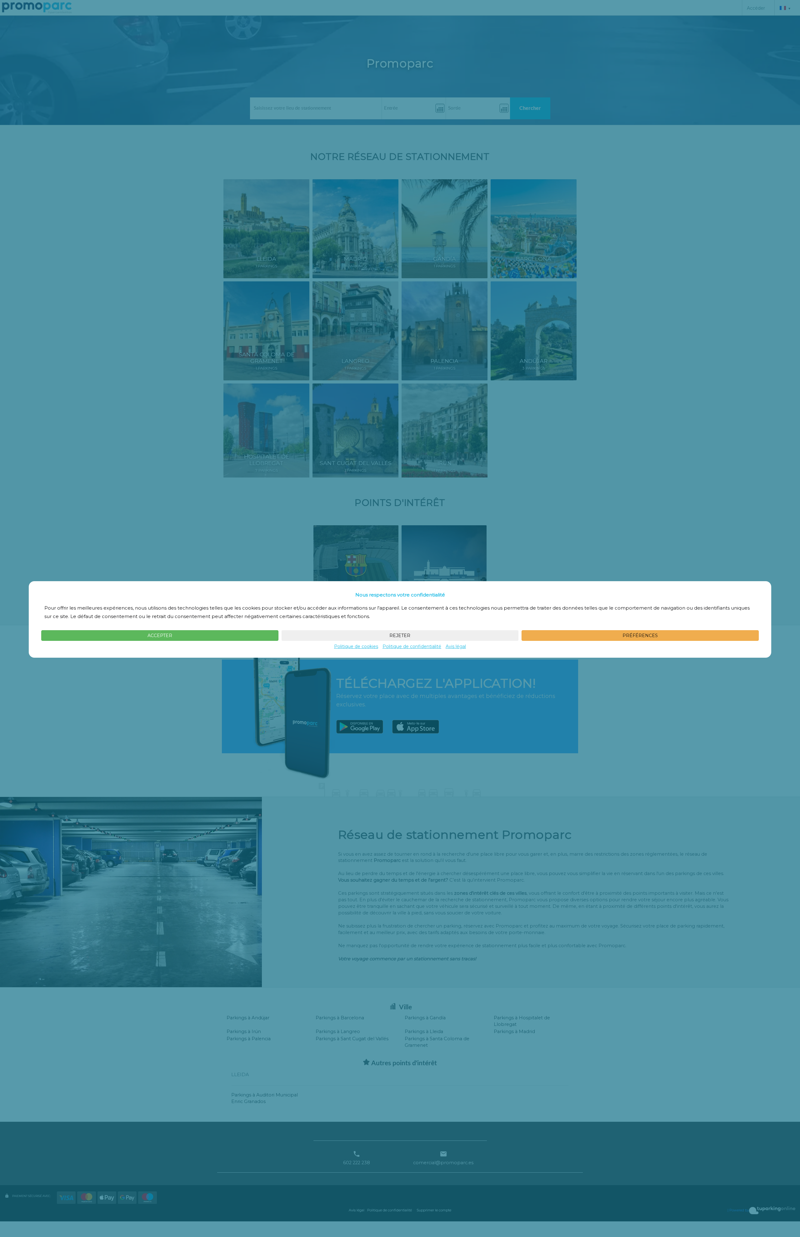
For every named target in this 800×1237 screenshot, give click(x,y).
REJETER (399, 635)
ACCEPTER (160, 635)
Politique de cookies (356, 646)
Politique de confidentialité (411, 646)
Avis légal (456, 646)
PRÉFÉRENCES (640, 635)
